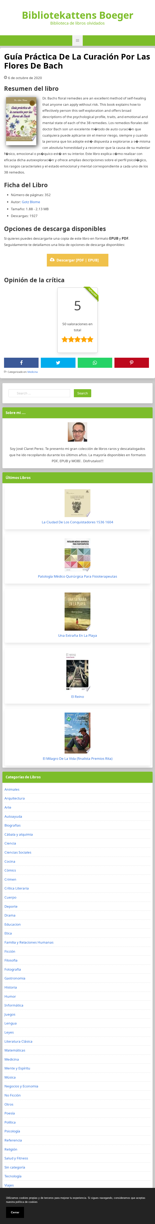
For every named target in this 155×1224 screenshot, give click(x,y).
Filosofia (11, 960)
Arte (7, 807)
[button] (77, 40)
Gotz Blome (31, 202)
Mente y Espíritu (17, 1068)
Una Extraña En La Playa (77, 635)
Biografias (12, 825)
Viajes (9, 1185)
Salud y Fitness (16, 1158)
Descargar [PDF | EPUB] (78, 260)
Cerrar (15, 1212)
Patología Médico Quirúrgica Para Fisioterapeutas (77, 576)
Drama (10, 915)
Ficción (9, 951)
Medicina (32, 372)
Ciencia (10, 843)
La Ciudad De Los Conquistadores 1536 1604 (77, 522)
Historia (10, 987)
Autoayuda (13, 816)
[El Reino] (77, 673)
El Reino (77, 696)
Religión (10, 1149)
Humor (10, 996)
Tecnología (13, 1176)
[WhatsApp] (95, 363)
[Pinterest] (132, 363)
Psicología (12, 1131)
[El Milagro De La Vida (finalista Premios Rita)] (77, 734)
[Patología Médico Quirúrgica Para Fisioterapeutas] (77, 556)
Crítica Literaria (16, 888)
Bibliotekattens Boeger (77, 15)
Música (10, 1077)
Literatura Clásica (18, 1041)
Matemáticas (14, 1050)
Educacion (12, 924)
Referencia (13, 1140)
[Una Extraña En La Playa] (77, 613)
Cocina (9, 861)
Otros (8, 1104)
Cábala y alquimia (18, 834)
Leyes (9, 1032)
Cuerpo (10, 897)
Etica (8, 933)
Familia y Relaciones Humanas (28, 942)
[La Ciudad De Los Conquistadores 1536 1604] (77, 504)
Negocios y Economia (21, 1086)
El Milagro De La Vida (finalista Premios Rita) (77, 758)
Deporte (11, 906)
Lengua (10, 1023)
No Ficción (12, 1095)
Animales (11, 789)
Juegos (9, 1014)
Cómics (10, 870)
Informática (13, 1005)
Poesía (9, 1113)
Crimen (10, 879)
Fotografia (12, 969)
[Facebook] (21, 363)
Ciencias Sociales (17, 852)
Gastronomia (14, 978)
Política (10, 1122)
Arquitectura (14, 798)
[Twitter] (58, 363)
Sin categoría (14, 1167)
